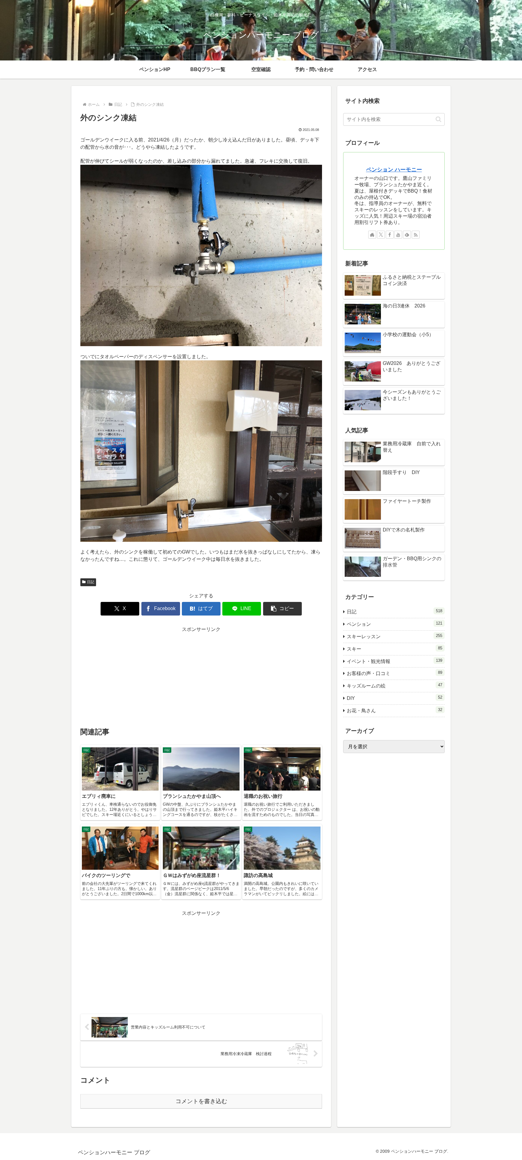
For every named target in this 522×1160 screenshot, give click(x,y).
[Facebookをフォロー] (390, 235)
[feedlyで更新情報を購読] (407, 235)
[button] (282, 609)
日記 (90, 582)
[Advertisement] (201, 676)
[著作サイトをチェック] (372, 235)
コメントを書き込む (201, 1101)
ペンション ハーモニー (394, 170)
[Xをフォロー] (381, 235)
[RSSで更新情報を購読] (416, 235)
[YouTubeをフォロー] (398, 235)
